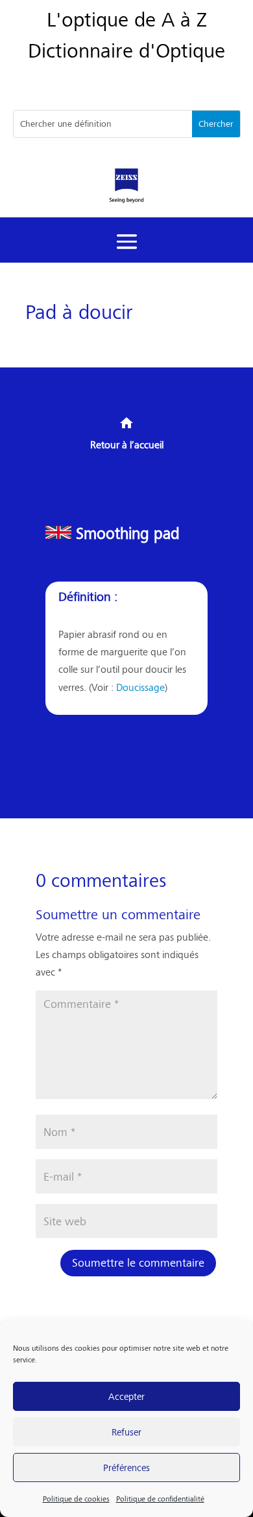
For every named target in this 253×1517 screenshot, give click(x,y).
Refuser (126, 1431)
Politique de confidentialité (160, 1498)
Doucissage (140, 686)
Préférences (126, 1467)
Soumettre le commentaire (138, 1262)
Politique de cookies (76, 1498)
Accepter (126, 1395)
